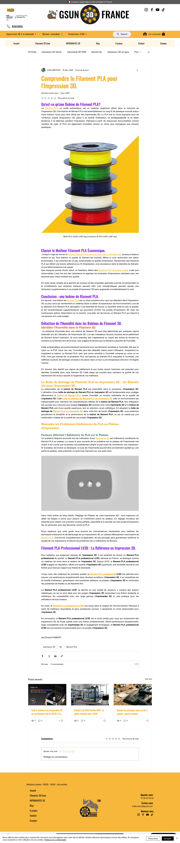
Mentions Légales (34, 784)
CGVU (52, 784)
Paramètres (153, 838)
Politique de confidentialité (55, 839)
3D (60, 647)
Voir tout (148, 679)
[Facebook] (152, 10)
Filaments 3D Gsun (38, 795)
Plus (136, 52)
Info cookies (62, 784)
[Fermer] (176, 838)
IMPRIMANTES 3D (37, 800)
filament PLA (71, 647)
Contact (33, 815)
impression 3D (49, 647)
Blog (32, 805)
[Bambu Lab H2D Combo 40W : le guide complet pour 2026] (90, 694)
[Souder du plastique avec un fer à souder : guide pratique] (133, 694)
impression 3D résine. (52, 52)
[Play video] (90, 483)
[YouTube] (157, 10)
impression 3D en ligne (118, 52)
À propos (33, 810)
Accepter (167, 838)
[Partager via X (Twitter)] (49, 656)
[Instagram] (146, 10)
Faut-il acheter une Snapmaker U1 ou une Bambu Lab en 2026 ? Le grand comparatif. (46, 712)
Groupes (33, 820)
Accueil (33, 790)
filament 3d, (96, 52)
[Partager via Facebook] (42, 656)
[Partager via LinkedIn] (55, 656)
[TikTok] (163, 10)
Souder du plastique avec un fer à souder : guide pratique (132, 712)
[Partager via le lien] (62, 656)
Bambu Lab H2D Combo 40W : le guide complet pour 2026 (89, 712)
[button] (52, 34)
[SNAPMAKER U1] (47, 694)
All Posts (32, 52)
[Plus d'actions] (137, 70)
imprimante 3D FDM (76, 52)
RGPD (45, 784)
